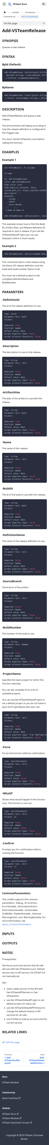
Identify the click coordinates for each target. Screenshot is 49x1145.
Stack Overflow (10, 1098)
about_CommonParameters (16, 924)
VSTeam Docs (9, 1113)
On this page (10, 23)
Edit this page (13, 1042)
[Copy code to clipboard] (43, 72)
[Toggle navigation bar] (4, 4)
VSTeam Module (10, 1082)
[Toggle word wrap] (38, 72)
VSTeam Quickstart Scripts (15, 1122)
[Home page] (4, 12)
